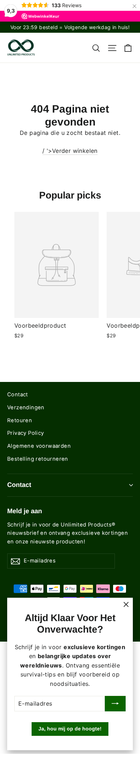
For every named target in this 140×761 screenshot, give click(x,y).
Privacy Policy (25, 433)
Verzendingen (26, 407)
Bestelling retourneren (37, 459)
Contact (17, 394)
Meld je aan (24, 511)
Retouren (19, 420)
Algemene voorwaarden (39, 446)
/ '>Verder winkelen (70, 150)
